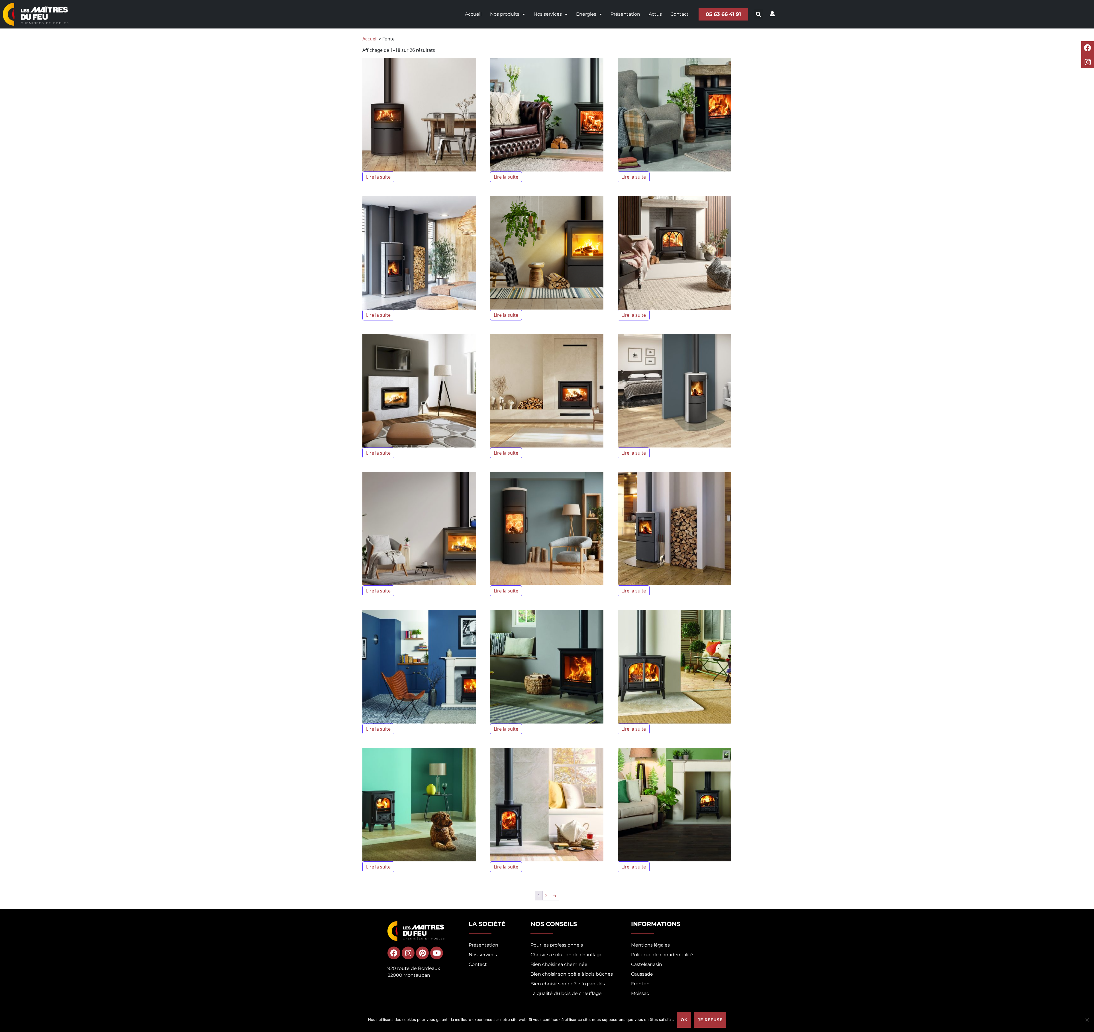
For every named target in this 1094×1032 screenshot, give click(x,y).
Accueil (473, 14)
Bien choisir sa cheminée (558, 964)
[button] (758, 14)
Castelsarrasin (646, 964)
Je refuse (710, 1019)
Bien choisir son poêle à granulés (567, 983)
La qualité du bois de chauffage (566, 993)
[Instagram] (1087, 62)
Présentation (625, 14)
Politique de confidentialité (662, 954)
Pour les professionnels (556, 945)
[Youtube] (436, 953)
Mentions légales (650, 945)
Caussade (642, 974)
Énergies (586, 14)
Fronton (640, 983)
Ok (684, 1019)
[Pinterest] (422, 953)
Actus (655, 14)
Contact (679, 14)
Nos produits (504, 14)
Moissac (640, 993)
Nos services (548, 14)
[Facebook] (1087, 47)
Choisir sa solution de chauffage (566, 954)
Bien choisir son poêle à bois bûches (571, 974)
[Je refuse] (1087, 1020)
